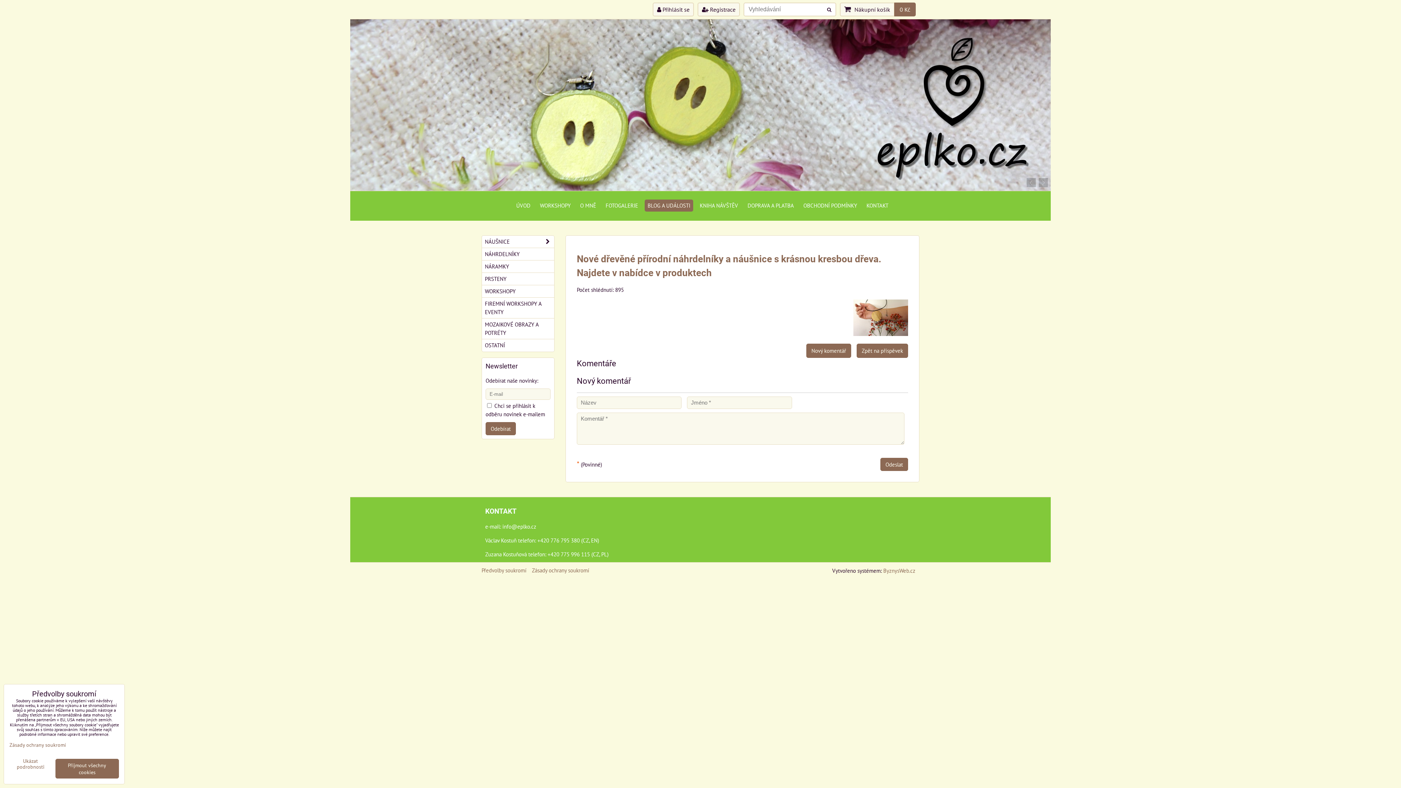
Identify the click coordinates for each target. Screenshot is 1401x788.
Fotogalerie (622, 205)
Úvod (523, 205)
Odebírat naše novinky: (512, 380)
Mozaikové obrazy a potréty (512, 328)
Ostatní (495, 345)
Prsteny (495, 278)
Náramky (497, 266)
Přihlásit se (675, 9)
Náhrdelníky (502, 254)
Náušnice (497, 241)
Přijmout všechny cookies (87, 769)
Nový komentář (828, 350)
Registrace (722, 9)
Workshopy (555, 205)
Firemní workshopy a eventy (513, 308)
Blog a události (669, 205)
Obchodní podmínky (830, 205)
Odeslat (894, 464)
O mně (588, 205)
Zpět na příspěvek (882, 350)
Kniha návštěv (719, 205)
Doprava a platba (771, 205)
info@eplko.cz (519, 526)
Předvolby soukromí (504, 570)
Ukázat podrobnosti (31, 764)
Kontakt (877, 205)
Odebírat (501, 428)
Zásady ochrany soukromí (560, 570)
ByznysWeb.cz (899, 570)
